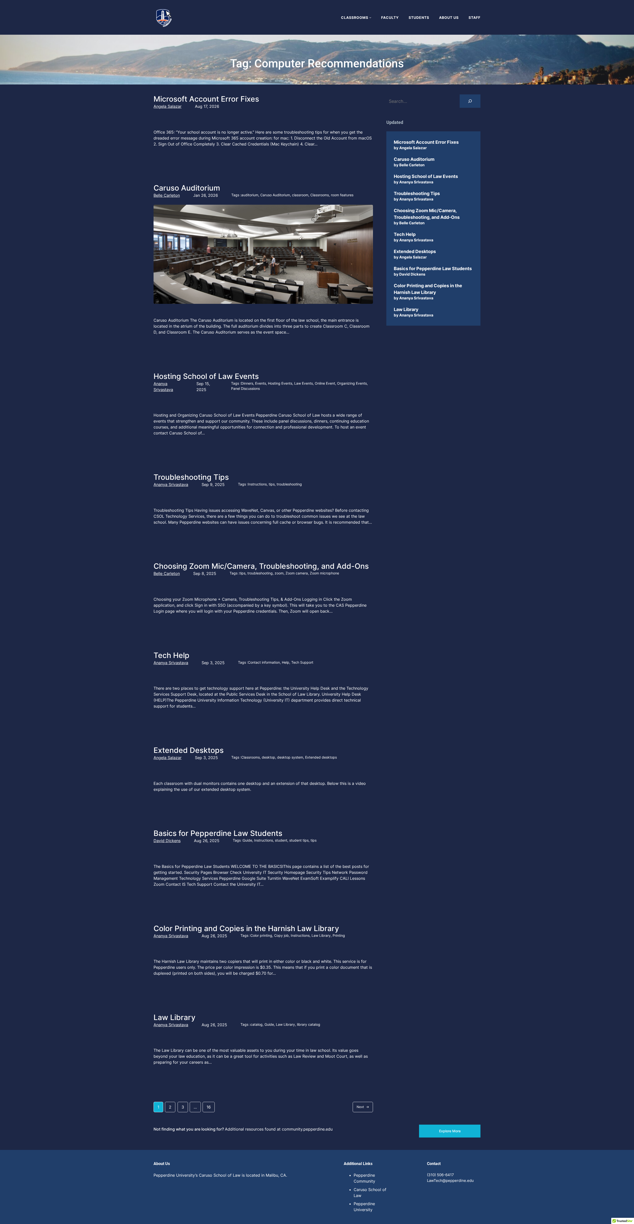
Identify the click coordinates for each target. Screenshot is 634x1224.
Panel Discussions (245, 388)
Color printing (261, 935)
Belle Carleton (167, 195)
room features (342, 195)
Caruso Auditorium (187, 187)
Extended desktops (321, 757)
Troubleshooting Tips (191, 477)
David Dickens (167, 840)
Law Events (303, 383)
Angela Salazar (168, 106)
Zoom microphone (324, 573)
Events (260, 383)
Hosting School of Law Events (206, 376)
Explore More (450, 1131)
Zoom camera (297, 573)
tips (272, 484)
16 (209, 1107)
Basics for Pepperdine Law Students (218, 833)
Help (285, 662)
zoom (279, 573)
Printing (339, 935)
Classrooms (319, 195)
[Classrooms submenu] (370, 17)
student (281, 840)
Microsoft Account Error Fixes (206, 98)
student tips (299, 840)
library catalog (308, 1024)
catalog (256, 1024)
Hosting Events (280, 383)
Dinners (247, 383)
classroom (300, 195)
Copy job (281, 935)
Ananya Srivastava (171, 484)
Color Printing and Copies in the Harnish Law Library (246, 928)
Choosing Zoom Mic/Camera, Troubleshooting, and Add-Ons (261, 566)
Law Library (321, 935)
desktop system (290, 757)
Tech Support (302, 662)
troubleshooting (289, 484)
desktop (268, 757)
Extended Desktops (189, 750)
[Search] (470, 101)
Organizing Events (352, 383)
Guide (247, 840)
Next (363, 1107)
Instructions (257, 484)
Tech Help (171, 655)
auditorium (249, 195)
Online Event (325, 383)
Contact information (264, 662)
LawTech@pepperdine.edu (450, 1180)
